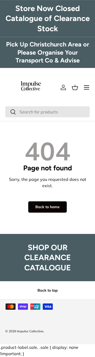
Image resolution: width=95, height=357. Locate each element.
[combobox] (47, 111)
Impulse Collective (30, 331)
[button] (75, 87)
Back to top (47, 290)
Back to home (47, 206)
